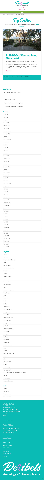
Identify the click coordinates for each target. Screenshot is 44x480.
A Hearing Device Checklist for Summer (13, 106)
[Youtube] (25, 7)
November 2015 (7, 205)
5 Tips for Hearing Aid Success (11, 96)
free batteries (6, 281)
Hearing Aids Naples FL (8, 328)
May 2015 (6, 219)
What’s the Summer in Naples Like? (12, 92)
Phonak (5, 356)
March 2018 (6, 155)
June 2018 (6, 147)
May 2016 (6, 194)
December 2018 (7, 131)
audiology (5, 76)
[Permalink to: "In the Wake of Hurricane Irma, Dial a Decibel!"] (22, 40)
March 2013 (6, 241)
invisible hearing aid (8, 345)
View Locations (22, 9)
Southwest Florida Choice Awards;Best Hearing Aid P (15, 372)
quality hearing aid (7, 361)
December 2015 (7, 202)
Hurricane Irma (19, 76)
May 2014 (6, 232)
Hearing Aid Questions (8, 317)
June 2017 (6, 180)
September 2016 (7, 183)
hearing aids (6, 325)
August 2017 (6, 175)
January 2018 (6, 161)
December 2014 (7, 227)
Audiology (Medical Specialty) (10, 259)
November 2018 (7, 133)
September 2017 (7, 172)
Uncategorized (7, 378)
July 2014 (6, 230)
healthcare (12, 76)
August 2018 (6, 142)
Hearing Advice (7, 306)
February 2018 (7, 158)
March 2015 (6, 224)
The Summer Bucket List (9, 99)
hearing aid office (7, 312)
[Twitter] (21, 7)
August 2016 (6, 186)
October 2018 (6, 136)
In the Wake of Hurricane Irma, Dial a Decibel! (21, 56)
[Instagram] (23, 7)
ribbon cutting (6, 367)
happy (5, 295)
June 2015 (6, 216)
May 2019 (6, 117)
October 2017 (6, 169)
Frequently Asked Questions (9, 407)
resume (5, 364)
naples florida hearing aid (9, 353)
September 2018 (7, 139)
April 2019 (6, 120)
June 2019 (6, 114)
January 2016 (6, 199)
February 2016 (7, 197)
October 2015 (6, 208)
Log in (5, 388)
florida (5, 279)
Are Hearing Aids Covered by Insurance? (11, 411)
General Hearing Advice (9, 290)
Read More (9, 71)
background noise (7, 265)
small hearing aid (7, 369)
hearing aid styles (7, 323)
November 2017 (7, 166)
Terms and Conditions (10, 420)
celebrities (6, 270)
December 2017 (7, 164)
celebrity (5, 273)
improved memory (7, 342)
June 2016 (6, 191)
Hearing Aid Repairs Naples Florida (10, 409)
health (5, 301)
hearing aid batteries (8, 309)
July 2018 (6, 144)
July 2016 (6, 188)
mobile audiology (27, 76)
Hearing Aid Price (7, 314)
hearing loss (6, 334)
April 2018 (6, 153)
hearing (5, 303)
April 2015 (6, 221)
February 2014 (7, 238)
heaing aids (6, 298)
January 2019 (6, 128)
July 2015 (6, 213)
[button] (22, 12)
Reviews (5, 415)
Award (5, 262)
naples (5, 347)
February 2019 (7, 125)
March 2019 (6, 122)
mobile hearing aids (7, 79)
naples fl (5, 350)
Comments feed (7, 394)
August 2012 (6, 246)
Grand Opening (7, 292)
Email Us (5, 456)
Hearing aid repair (7, 320)
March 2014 (6, 235)
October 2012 (6, 243)
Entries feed (6, 391)
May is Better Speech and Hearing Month (13, 103)
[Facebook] (19, 7)
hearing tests (6, 339)
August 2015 (6, 210)
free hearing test (7, 284)
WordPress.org (7, 396)
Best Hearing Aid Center (9, 268)
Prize (5, 358)
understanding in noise (8, 380)
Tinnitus (5, 375)
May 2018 (6, 150)
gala (4, 287)
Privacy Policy (4, 420)
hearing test (6, 336)
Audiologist (6, 254)
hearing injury (6, 331)
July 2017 (6, 177)
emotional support (7, 276)
